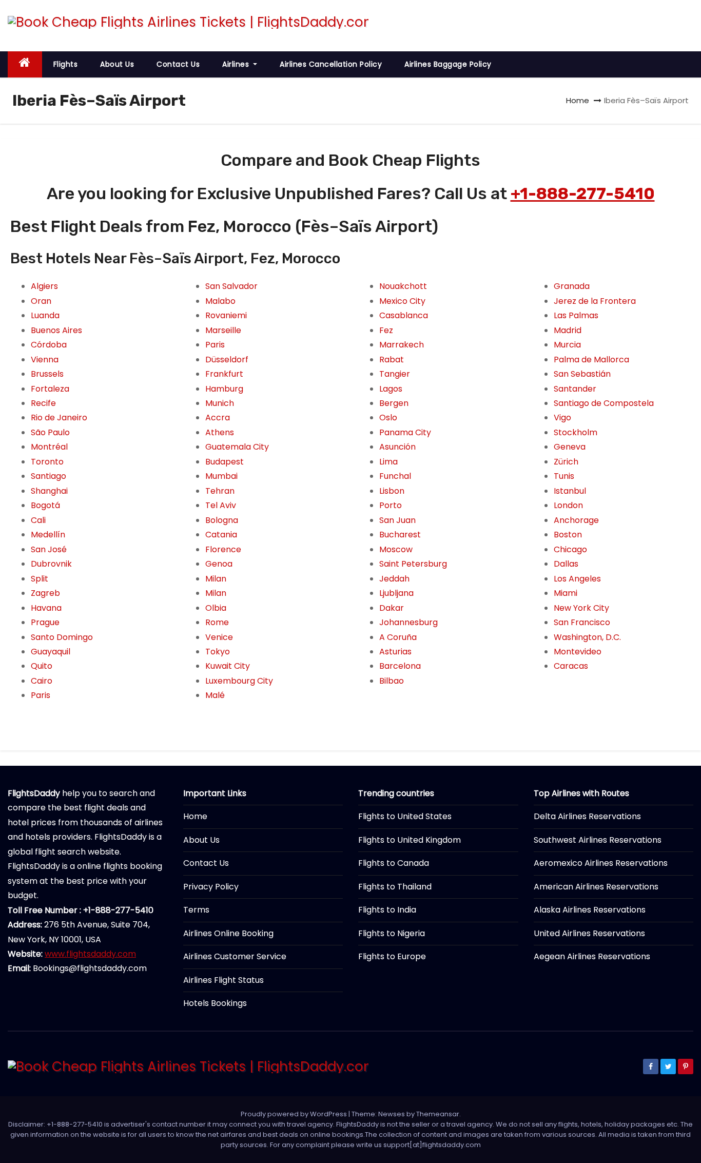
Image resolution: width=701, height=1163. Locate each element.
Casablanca (403, 315)
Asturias (395, 651)
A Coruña (398, 637)
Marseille (223, 330)
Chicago (570, 549)
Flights (65, 64)
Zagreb (45, 593)
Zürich (566, 462)
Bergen (393, 403)
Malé (215, 695)
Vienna (45, 359)
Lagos (390, 389)
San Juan (397, 520)
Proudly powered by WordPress (294, 1114)
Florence (223, 549)
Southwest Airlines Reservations (597, 840)
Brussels (47, 374)
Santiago (48, 476)
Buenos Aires (56, 330)
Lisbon (391, 491)
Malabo (220, 301)
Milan (215, 579)
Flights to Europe (392, 956)
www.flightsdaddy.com (90, 954)
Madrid (567, 330)
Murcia (567, 345)
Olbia (215, 608)
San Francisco (582, 622)
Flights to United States (405, 816)
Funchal (395, 476)
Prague (45, 622)
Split (39, 579)
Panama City (405, 432)
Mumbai (221, 476)
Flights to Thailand (395, 887)
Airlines (236, 64)
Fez (386, 330)
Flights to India (387, 910)
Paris (40, 695)
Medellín (48, 534)
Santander (575, 389)
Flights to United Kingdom (409, 840)
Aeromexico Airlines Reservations (601, 863)
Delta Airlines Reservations (587, 816)
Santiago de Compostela (604, 403)
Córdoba (49, 345)
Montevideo (577, 651)
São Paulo (50, 432)
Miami (565, 593)
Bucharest (400, 534)
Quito (41, 666)
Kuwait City (227, 666)
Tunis (564, 476)
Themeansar (437, 1114)
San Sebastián (582, 374)
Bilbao (391, 681)
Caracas (571, 666)
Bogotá (45, 505)
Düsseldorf (226, 359)
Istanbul (570, 491)
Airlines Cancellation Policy (331, 64)
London (568, 505)
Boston (568, 534)
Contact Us (178, 64)
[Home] (25, 64)
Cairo (41, 681)
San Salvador (231, 286)
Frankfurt (224, 374)
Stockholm (575, 432)
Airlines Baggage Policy (448, 64)
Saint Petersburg (413, 564)
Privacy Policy (211, 887)
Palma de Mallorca (591, 359)
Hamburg (224, 389)
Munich (219, 403)
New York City (581, 608)
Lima (388, 462)
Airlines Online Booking (228, 933)
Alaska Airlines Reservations (590, 910)
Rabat (391, 359)
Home (577, 100)
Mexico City (402, 301)
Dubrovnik (51, 564)
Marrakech (401, 345)
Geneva (570, 447)
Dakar (391, 608)
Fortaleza (50, 389)
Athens (219, 432)
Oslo (388, 417)
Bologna (221, 520)
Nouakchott (403, 286)
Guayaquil (50, 651)
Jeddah (394, 579)
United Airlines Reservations (589, 933)
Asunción (397, 447)
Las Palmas (576, 315)
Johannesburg (408, 622)
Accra (217, 417)
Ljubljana (396, 593)
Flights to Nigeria (391, 933)
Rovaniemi (226, 315)
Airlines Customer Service (234, 956)
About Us (117, 64)
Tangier (394, 374)
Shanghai (49, 491)
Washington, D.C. (587, 637)
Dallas (566, 564)
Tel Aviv (220, 505)
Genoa (218, 564)
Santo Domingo (62, 637)
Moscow (396, 549)
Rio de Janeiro (59, 417)
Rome (217, 622)
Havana (46, 608)
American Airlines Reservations (596, 887)
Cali (38, 520)
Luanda (45, 315)
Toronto (47, 462)
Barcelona (400, 666)
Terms (196, 910)
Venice (219, 637)
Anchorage (576, 520)
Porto (390, 505)
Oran (41, 301)
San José (49, 549)
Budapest (224, 462)
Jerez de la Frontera (595, 301)
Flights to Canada (393, 863)
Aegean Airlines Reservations (592, 956)
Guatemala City (237, 447)
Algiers (44, 286)
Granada (572, 286)
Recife (43, 403)
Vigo (562, 417)
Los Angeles (577, 579)
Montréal (49, 447)
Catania (221, 534)
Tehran (220, 491)
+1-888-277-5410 (583, 193)
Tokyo (217, 651)
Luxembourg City (239, 681)
